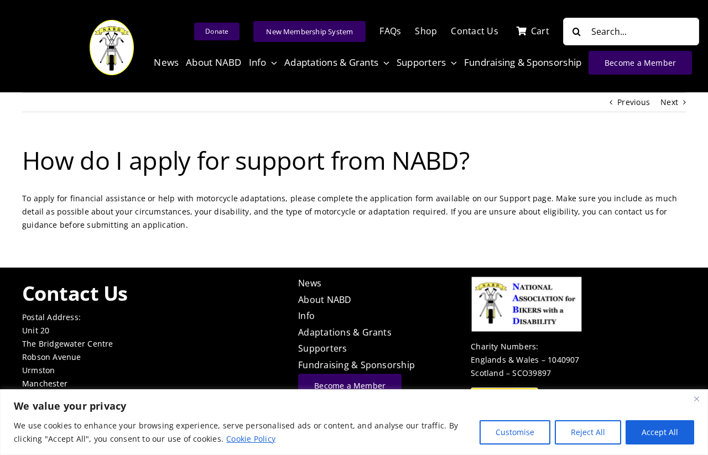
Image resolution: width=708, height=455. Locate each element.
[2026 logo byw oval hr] (112, 23)
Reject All (588, 432)
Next (669, 102)
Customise (515, 432)
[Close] (696, 398)
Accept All (660, 432)
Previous (633, 102)
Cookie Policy (250, 438)
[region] (354, 422)
